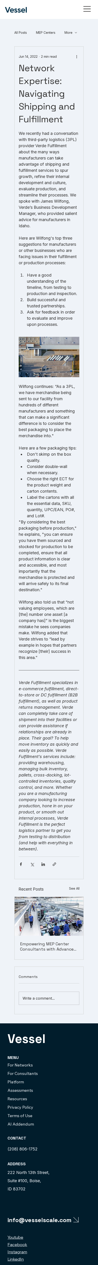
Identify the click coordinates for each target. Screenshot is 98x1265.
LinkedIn (16, 1259)
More (68, 32)
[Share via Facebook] (21, 864)
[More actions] (76, 56)
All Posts (20, 32)
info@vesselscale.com (39, 1220)
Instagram (17, 1252)
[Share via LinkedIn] (43, 864)
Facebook (17, 1244)
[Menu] (87, 9)
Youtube (15, 1237)
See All (74, 888)
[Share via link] (54, 864)
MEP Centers (45, 32)
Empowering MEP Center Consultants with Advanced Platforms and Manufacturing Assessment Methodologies (48, 946)
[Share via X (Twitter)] (32, 864)
